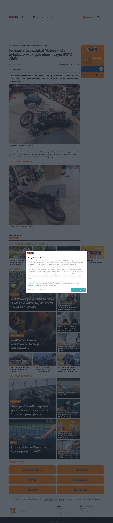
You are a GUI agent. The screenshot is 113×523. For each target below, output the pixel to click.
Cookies (37, 285)
